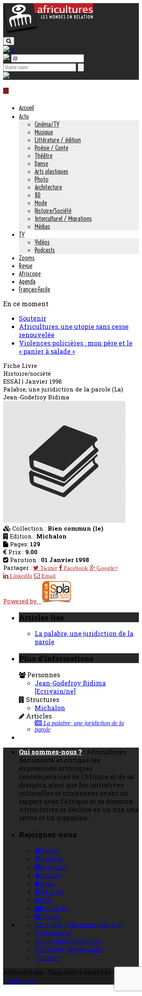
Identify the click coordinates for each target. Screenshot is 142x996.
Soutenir (32, 318)
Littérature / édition (58, 140)
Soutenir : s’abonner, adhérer (79, 925)
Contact (47, 958)
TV (21, 234)
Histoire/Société (53, 211)
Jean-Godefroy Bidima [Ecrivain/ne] (70, 687)
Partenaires (53, 933)
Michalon (50, 708)
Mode (41, 203)
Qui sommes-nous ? (50, 752)
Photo (42, 179)
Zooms (27, 258)
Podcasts (45, 250)
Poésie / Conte (51, 148)
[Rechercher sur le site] (8, 41)
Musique (44, 132)
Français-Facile (34, 289)
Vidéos (42, 242)
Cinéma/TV (47, 124)
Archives (21, 980)
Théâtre (43, 156)
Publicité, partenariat (68, 949)
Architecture (48, 187)
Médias (42, 226)
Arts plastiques (51, 171)
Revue (25, 266)
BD (38, 195)
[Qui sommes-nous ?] (6, 76)
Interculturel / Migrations (63, 218)
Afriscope (30, 273)
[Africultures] (48, 32)
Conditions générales (68, 941)
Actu (24, 116)
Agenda (27, 281)
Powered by (22, 601)
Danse (41, 163)
